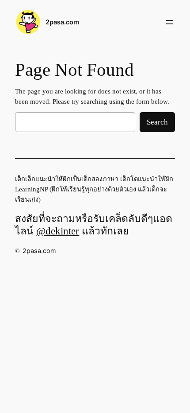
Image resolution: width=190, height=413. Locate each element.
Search (157, 122)
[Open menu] (169, 22)
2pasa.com (62, 22)
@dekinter (57, 231)
